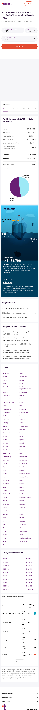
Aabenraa (6, 373)
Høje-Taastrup (7, 450)
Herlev (5, 436)
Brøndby (5, 392)
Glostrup (5, 423)
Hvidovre (22, 446)
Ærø (4, 545)
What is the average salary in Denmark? (14, 317)
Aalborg (22, 373)
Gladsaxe (22, 419)
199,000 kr (29, 586)
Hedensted (6, 433)
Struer (5, 521)
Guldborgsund (24, 426)
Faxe (21, 406)
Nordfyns (22, 484)
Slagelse (5, 514)
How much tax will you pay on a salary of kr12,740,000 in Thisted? (16, 333)
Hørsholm (22, 450)
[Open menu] (36, 4)
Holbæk (5, 443)
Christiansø (6, 395)
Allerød (5, 380)
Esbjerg (22, 399)
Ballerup (5, 383)
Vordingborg (23, 541)
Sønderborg (23, 524)
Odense (22, 490)
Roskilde (22, 501)
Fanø (21, 402)
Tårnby (5, 528)
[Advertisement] (19, 80)
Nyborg (5, 487)
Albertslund (23, 377)
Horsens (5, 446)
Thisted (22, 528)
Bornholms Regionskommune (25, 388)
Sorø (4, 518)
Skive (21, 511)
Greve (21, 423)
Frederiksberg (7, 412)
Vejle (4, 538)
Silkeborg (22, 507)
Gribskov (5, 426)
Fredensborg (7, 409)
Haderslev (6, 429)
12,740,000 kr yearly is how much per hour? (15, 308)
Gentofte (6, 419)
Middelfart (6, 480)
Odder (5, 490)
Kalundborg (23, 457)
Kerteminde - (24, 460)
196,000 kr (29, 576)
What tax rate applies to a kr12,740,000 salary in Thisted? (18, 345)
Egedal (5, 399)
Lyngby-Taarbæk (25, 474)
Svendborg (23, 521)
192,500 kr (6, 566)
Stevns (22, 518)
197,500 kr (6, 583)
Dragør (22, 395)
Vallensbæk (23, 531)
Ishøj (21, 453)
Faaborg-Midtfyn (8, 402)
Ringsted (5, 501)
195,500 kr (6, 576)
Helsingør (22, 433)
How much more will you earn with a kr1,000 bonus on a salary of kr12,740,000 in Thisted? (17, 351)
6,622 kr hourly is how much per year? (14, 313)
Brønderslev (23, 392)
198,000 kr (29, 583)
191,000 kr (29, 559)
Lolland (5, 474)
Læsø (4, 477)
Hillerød (5, 440)
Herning (22, 436)
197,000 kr (29, 579)
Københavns (23, 463)
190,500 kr (6, 559)
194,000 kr (29, 569)
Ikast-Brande (7, 453)
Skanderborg (7, 511)
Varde (5, 535)
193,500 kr (6, 569)
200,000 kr (29, 589)
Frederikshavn (24, 412)
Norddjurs (6, 484)
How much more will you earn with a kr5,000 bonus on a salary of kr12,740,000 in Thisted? (17, 357)
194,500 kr (6, 572)
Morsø (21, 480)
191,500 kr (6, 562)
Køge (4, 467)
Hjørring (22, 440)
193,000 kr (29, 566)
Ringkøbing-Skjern (25, 497)
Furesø (22, 416)
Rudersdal (6, 504)
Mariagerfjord (24, 477)
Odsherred (6, 494)
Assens (22, 380)
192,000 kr (29, 562)
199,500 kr (6, 589)
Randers (22, 494)
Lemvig (22, 470)
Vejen (21, 535)
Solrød (21, 514)
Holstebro (22, 443)
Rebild (5, 497)
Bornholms (6, 387)
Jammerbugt (7, 457)
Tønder (5, 531)
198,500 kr (6, 586)
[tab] (5, 110)
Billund (21, 383)
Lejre (4, 470)
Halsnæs (22, 429)
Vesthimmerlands (25, 538)
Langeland (23, 467)
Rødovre (22, 504)
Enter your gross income (10, 29)
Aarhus (5, 377)
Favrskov (5, 406)
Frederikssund (7, 416)
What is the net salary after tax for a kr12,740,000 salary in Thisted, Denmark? (15, 339)
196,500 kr (6, 579)
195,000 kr (29, 572)
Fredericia (23, 409)
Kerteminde (6, 460)
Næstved (22, 487)
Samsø (5, 507)
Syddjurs (5, 524)
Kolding (5, 463)
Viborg (5, 541)
